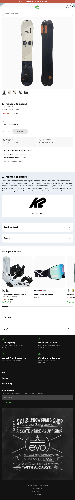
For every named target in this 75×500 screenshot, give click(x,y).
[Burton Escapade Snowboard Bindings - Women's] (17, 271)
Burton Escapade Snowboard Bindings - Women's (14, 295)
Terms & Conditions (37, 491)
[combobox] (37, 13)
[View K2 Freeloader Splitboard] (4, 92)
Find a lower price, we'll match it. (11, 360)
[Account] (67, 7)
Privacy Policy (37, 488)
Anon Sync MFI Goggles (43, 294)
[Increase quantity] (8, 131)
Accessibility (37, 494)
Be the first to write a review (10, 109)
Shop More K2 (37, 213)
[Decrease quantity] (3, 131)
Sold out (20, 131)
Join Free (30, 150)
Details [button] (29, 154)
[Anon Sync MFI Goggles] (49, 271)
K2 (2, 101)
